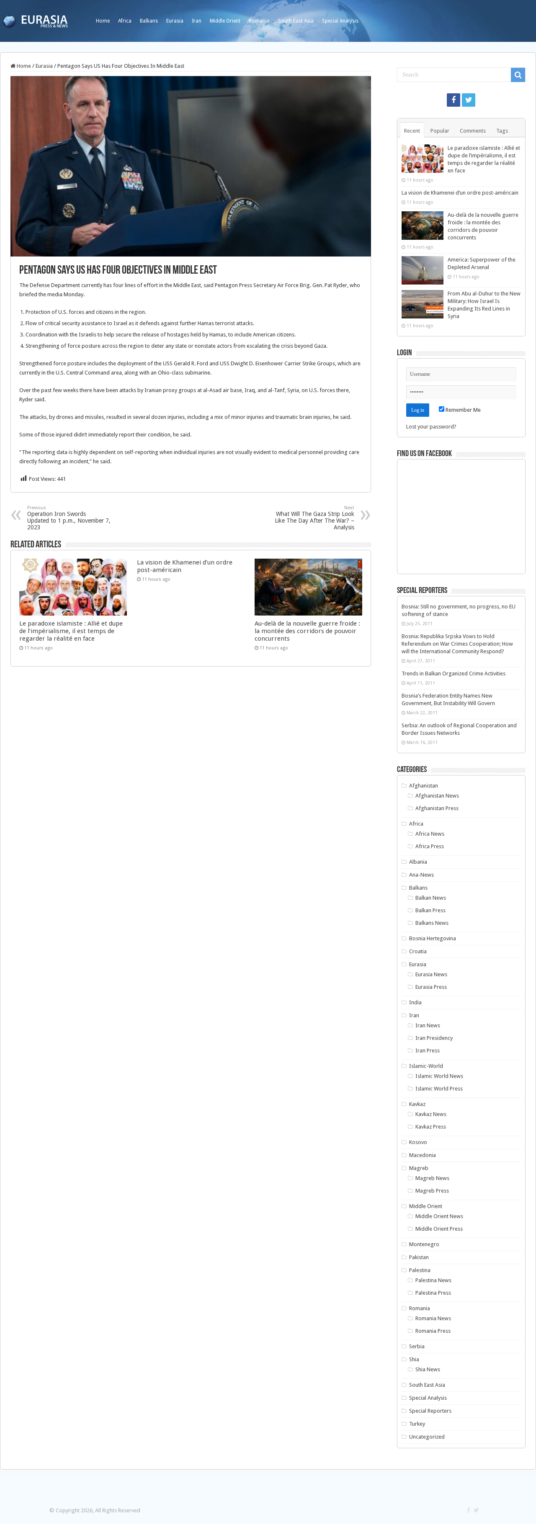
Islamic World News (439, 1076)
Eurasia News (431, 974)
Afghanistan (423, 786)
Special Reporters (430, 1411)
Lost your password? (431, 426)
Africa (124, 21)
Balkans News (431, 923)
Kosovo (418, 1142)
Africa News (429, 834)
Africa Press (429, 846)
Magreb (418, 1168)
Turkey (417, 1424)
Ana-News (421, 875)
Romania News (433, 1318)
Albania (418, 862)
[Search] (518, 75)
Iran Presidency (434, 1038)
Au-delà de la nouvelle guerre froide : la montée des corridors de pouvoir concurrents (307, 631)
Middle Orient (225, 21)
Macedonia (422, 1155)
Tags (502, 131)
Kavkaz (417, 1104)
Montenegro (424, 1244)
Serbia (417, 1346)
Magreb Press (432, 1191)
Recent (412, 131)
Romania (259, 21)
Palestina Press (433, 1293)
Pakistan (419, 1257)
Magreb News (432, 1178)
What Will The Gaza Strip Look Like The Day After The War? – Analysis (314, 518)
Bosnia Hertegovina (432, 938)
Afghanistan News (437, 796)
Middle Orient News (439, 1216)
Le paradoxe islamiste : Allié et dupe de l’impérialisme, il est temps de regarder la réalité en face (71, 631)
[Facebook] (453, 100)
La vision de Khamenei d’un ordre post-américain (460, 193)
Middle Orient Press (439, 1229)
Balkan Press (430, 910)
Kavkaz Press (430, 1127)
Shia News (427, 1369)
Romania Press (433, 1331)
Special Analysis (340, 21)
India (415, 1002)
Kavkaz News (430, 1114)
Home (103, 21)
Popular (439, 131)
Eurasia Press (431, 987)
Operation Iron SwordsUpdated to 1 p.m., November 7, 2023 (69, 518)
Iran (196, 21)
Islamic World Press (439, 1088)
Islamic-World (426, 1066)
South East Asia (296, 21)
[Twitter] (468, 100)
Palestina (419, 1270)
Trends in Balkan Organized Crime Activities (453, 673)
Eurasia (174, 21)
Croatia (418, 951)
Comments (473, 131)
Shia (414, 1359)
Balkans (149, 21)
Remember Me (462, 410)
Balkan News (430, 898)
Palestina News (433, 1280)
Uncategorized (427, 1437)
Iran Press (427, 1050)
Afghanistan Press (437, 808)
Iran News (427, 1025)
